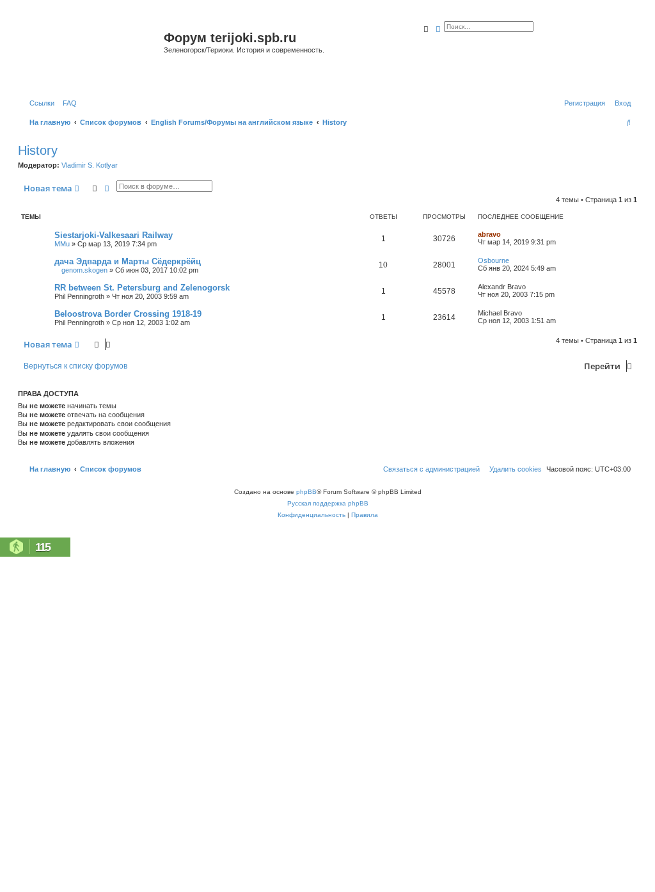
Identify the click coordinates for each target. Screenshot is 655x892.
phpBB (306, 491)
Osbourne (493, 260)
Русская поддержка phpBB (327, 503)
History (38, 150)
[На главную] (92, 53)
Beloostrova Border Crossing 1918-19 (127, 314)
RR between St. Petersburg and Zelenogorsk (142, 287)
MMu (62, 244)
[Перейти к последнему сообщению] (505, 234)
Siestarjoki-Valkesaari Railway (113, 235)
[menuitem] (67, 103)
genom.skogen (84, 270)
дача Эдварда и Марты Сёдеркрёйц (127, 261)
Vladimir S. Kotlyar (89, 165)
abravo (489, 234)
